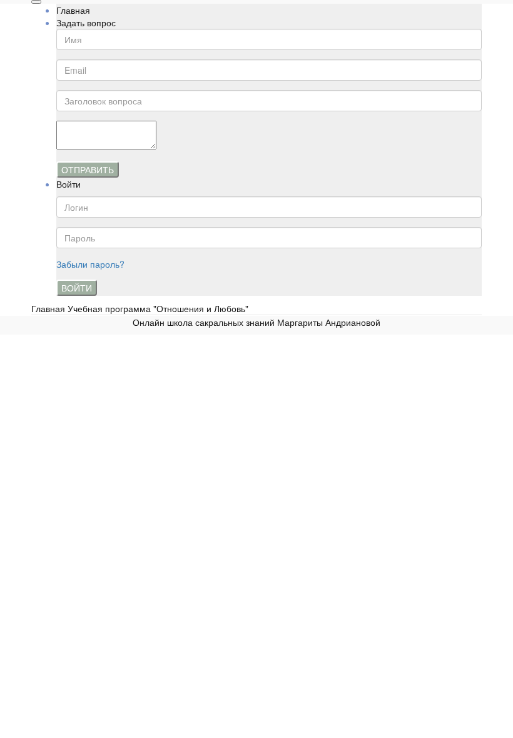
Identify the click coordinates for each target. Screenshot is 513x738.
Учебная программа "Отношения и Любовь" (158, 308)
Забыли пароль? (90, 264)
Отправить (87, 169)
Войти (76, 287)
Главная (73, 10)
